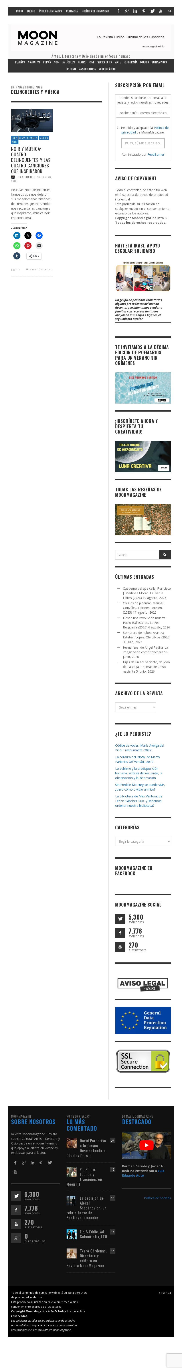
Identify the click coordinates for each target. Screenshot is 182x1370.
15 (113, 1251)
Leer (14, 269)
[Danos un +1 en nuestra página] (16, 1238)
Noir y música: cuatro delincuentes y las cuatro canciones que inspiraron (31, 160)
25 (113, 1140)
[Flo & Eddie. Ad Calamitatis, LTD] (72, 1234)
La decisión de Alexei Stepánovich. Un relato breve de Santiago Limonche (87, 1207)
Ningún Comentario (41, 269)
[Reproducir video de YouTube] (146, 1145)
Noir (15, 142)
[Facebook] (118, 11)
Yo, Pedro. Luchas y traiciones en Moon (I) (84, 1177)
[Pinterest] (144, 11)
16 (113, 1169)
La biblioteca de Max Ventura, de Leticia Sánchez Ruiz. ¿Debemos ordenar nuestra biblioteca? (138, 801)
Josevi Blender (28, 137)
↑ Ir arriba (165, 1292)
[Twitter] (152, 11)
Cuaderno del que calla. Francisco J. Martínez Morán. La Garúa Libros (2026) (147, 593)
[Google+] (127, 11)
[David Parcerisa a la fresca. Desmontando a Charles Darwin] (72, 1143)
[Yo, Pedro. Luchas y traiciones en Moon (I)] (72, 1172)
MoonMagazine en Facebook (133, 871)
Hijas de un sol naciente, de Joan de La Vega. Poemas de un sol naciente (146, 666)
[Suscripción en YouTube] (120, 947)
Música (44, 137)
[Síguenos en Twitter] (120, 919)
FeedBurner (155, 154)
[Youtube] (160, 11)
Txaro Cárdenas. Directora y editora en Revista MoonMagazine (87, 1258)
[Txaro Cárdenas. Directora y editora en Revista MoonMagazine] (72, 1253)
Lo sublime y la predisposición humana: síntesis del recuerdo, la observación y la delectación (138, 773)
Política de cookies (157, 1198)
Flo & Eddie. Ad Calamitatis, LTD (93, 1234)
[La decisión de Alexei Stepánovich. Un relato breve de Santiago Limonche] (72, 1200)
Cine (14, 137)
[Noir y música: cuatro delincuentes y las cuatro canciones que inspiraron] (32, 120)
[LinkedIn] (135, 11)
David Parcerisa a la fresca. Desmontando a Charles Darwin (86, 1148)
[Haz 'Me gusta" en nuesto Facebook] (120, 933)
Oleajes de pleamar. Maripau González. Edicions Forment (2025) (143, 607)
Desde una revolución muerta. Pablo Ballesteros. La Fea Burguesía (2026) (144, 622)
